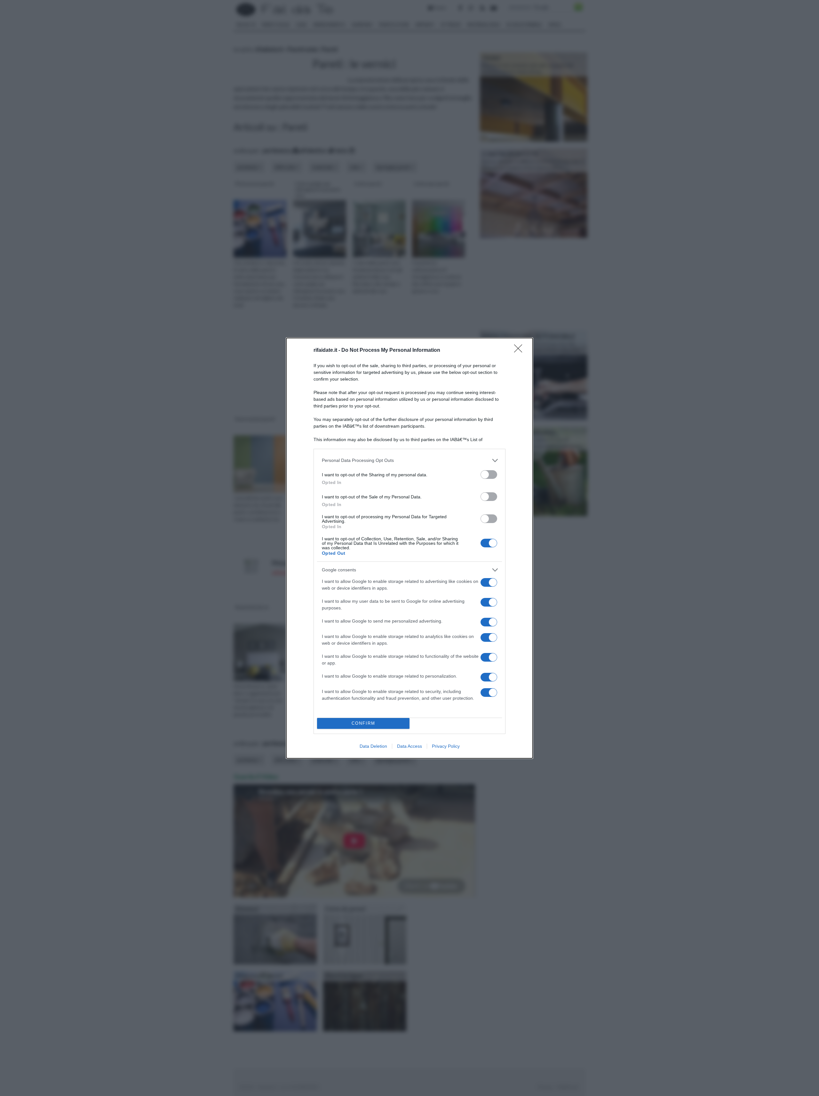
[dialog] (409, 548)
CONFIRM (363, 723)
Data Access (409, 746)
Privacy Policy (446, 746)
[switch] (489, 474)
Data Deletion (373, 746)
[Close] (520, 350)
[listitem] (409, 460)
